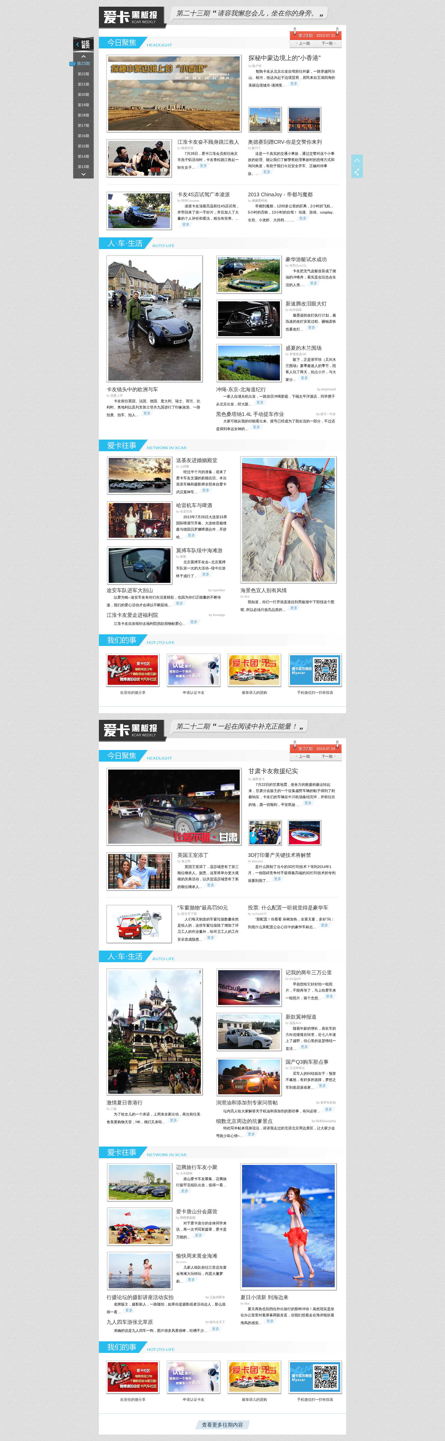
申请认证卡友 (193, 692)
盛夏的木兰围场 (304, 348)
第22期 (83, 74)
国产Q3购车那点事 (307, 1062)
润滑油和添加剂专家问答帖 (247, 1102)
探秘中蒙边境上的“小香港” (285, 57)
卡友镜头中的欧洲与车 (132, 389)
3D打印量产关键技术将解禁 (279, 855)
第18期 (83, 115)
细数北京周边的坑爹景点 (244, 1121)
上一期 (303, 43)
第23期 (83, 63)
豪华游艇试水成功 (306, 259)
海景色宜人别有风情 (264, 590)
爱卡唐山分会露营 (196, 1211)
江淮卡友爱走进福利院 (132, 615)
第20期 (83, 94)
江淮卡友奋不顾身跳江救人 (208, 142)
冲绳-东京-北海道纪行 (241, 389)
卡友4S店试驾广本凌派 (203, 194)
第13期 (83, 167)
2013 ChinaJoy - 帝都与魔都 (280, 194)
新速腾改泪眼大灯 (306, 303)
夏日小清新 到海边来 (264, 1297)
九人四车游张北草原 (130, 1322)
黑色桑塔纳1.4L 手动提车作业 (250, 414)
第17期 (83, 125)
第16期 (83, 136)
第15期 (83, 146)
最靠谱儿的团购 (254, 692)
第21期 (83, 84)
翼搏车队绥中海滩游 (199, 550)
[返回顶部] (357, 160)
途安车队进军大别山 (130, 590)
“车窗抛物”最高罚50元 (202, 907)
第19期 (83, 105)
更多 (293, 83)
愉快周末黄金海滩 (196, 1256)
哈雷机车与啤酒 (194, 505)
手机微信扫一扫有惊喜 (315, 692)
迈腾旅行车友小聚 (196, 1167)
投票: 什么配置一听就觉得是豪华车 (288, 907)
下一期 (329, 43)
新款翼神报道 (301, 1017)
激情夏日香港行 (125, 1102)
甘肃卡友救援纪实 (273, 771)
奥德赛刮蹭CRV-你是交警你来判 (285, 142)
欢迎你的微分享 (133, 692)
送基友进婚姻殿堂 (196, 460)
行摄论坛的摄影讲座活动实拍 (140, 1297)
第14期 (83, 156)
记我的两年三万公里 (309, 972)
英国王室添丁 (192, 855)
